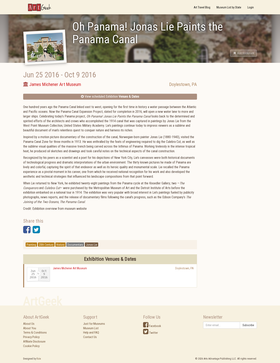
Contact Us (90, 337)
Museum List (91, 328)
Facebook (154, 326)
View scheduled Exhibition (111, 96)
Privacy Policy (31, 337)
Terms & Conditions (35, 332)
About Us (28, 324)
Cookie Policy (31, 346)
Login (250, 7)
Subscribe (248, 325)
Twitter (153, 333)
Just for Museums (94, 324)
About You (29, 328)
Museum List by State (228, 7)
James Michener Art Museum (70, 268)
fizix (39, 358)
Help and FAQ (91, 332)
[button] (243, 53)
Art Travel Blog (202, 7)
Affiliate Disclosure (34, 341)
